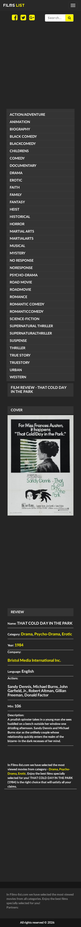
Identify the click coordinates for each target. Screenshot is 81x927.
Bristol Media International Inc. (34, 661)
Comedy (17, 158)
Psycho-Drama (24, 275)
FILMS (14, 5)
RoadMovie (20, 289)
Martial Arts (22, 231)
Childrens (19, 151)
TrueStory (20, 362)
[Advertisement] (40, 65)
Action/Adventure (27, 114)
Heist (14, 209)
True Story (20, 355)
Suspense (18, 340)
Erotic (16, 180)
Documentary (23, 165)
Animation (20, 122)
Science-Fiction (24, 319)
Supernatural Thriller (31, 326)
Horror (17, 224)
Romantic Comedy (27, 304)
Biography (20, 129)
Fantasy (17, 202)
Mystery (17, 253)
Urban (16, 370)
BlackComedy (23, 143)
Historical (20, 217)
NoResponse (21, 268)
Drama (16, 173)
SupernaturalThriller (31, 333)
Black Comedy (23, 136)
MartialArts (21, 238)
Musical (17, 246)
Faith (15, 187)
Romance (18, 297)
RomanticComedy (26, 311)
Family (16, 195)
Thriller (17, 348)
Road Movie (21, 282)
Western (18, 377)
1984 (19, 645)
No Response (21, 260)
